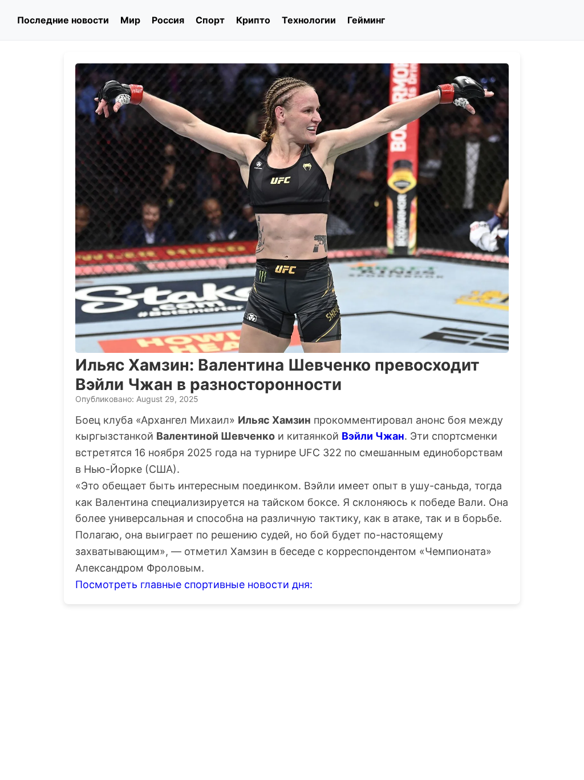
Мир (130, 20)
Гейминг (366, 20)
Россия (168, 20)
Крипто (253, 20)
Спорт (210, 20)
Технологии (309, 20)
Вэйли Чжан (373, 436)
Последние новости (63, 20)
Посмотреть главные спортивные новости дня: (194, 584)
